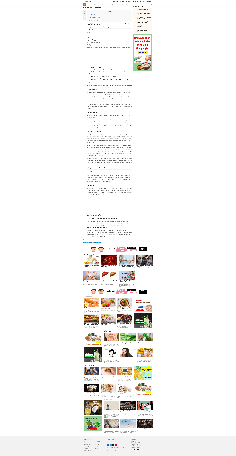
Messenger (100, 242)
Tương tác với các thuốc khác (95, 17)
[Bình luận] (84, 19)
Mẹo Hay (123, 4)
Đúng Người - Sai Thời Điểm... (143, 428)
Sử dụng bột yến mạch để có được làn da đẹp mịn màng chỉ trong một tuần (108, 393)
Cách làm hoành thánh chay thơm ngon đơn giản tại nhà (108, 324)
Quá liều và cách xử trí (93, 20)
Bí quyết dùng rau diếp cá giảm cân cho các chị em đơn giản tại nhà (144, 343)
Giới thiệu (133, 441)
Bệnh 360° (102, 4)
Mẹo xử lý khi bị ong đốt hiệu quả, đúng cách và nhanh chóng (107, 377)
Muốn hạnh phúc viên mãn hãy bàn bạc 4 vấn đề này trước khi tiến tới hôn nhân (144, 411)
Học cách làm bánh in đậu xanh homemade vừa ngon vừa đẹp (90, 393)
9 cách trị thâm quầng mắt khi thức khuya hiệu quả (110, 358)
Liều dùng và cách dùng (94, 16)
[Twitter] (111, 445)
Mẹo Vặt (92, 365)
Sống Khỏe (107, 4)
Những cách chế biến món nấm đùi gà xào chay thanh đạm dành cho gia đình (124, 308)
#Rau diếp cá (149, 1)
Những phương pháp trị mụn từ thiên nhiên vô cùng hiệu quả (127, 343)
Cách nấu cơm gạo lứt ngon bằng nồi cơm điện (124, 324)
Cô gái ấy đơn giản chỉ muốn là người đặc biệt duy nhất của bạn (127, 429)
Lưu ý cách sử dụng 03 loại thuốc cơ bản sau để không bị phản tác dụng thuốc (126, 281)
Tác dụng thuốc (92, 14)
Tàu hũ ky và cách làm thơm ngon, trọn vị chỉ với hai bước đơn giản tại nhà (91, 324)
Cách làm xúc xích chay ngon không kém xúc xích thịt (91, 308)
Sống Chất (113, 4)
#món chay (122, 1)
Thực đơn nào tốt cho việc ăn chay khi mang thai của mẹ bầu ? (108, 308)
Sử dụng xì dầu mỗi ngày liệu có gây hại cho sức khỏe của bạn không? (124, 377)
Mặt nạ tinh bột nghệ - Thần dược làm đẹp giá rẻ (144, 358)
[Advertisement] (109, 57)
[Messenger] (84, 16)
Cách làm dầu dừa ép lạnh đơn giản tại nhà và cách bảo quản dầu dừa (124, 393)
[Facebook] (84, 14)
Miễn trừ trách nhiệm (135, 442)
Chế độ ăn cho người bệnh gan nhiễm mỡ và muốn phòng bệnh (109, 281)
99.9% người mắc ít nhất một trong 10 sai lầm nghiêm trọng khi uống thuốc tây (127, 266)
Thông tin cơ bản (92, 13)
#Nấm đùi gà (142, 1)
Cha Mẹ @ (118, 4)
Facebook (93, 242)
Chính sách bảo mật (135, 447)
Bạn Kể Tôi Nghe (129, 4)
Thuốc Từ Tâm (96, 4)
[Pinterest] (116, 445)
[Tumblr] (113, 445)
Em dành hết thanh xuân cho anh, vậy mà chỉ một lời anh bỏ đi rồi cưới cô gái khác (111, 411)
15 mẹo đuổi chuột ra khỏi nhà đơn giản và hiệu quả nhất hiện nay (91, 377)
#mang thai (128, 1)
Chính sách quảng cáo (136, 444)
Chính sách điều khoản (136, 445)
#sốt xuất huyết (135, 1)
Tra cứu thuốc (89, 4)
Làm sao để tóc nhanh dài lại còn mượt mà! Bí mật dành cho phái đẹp (127, 358)
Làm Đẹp (113, 331)
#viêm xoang (115, 1)
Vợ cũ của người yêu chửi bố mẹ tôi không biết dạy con (127, 411)
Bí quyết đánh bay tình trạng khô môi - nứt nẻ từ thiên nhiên (111, 343)
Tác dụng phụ (92, 18)
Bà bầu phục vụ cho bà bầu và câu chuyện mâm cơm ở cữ (110, 429)
